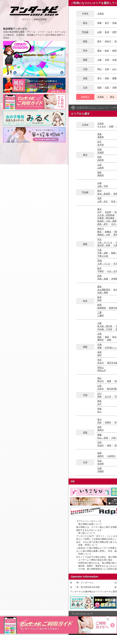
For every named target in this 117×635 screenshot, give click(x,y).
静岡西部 (101, 308)
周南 (99, 396)
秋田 (99, 157)
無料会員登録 (40, 19)
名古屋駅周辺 (103, 289)
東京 (99, 41)
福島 (99, 172)
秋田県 (100, 160)
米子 (99, 404)
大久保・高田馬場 (105, 215)
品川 (99, 212)
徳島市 (100, 430)
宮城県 (100, 152)
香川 (99, 78)
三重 (99, 312)
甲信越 (85, 32)
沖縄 (114, 87)
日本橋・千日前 (104, 329)
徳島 (107, 78)
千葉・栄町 (102, 253)
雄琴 (99, 355)
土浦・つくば (103, 263)
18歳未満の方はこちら (90, 107)
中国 (85, 69)
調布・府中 (102, 224)
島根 (99, 408)
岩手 (107, 23)
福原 (107, 337)
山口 (114, 69)
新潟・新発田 (103, 194)
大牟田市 (111, 456)
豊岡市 (100, 340)
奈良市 (100, 363)
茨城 (99, 260)
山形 (99, 165)
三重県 (100, 315)
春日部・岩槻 (103, 245)
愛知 (99, 50)
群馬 (99, 276)
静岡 (114, 50)
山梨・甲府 (102, 186)
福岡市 (100, 456)
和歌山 (100, 367)
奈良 (99, 360)
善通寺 (108, 422)
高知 (99, 442)
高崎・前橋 (102, 279)
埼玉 (99, 239)
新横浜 (108, 231)
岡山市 (100, 381)
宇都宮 (100, 271)
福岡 (99, 87)
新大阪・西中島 (104, 326)
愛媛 (114, 78)
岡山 (99, 69)
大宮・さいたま (104, 242)
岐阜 (107, 50)
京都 (114, 60)
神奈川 (108, 41)
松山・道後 (102, 438)
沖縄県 (100, 471)
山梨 (99, 32)
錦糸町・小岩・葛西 (107, 221)
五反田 (108, 212)
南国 (109, 445)
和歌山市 (101, 370)
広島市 (100, 388)
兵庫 (107, 60)
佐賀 (107, 87)
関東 (85, 41)
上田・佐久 (102, 201)
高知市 (100, 445)
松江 (99, 411)
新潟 (107, 32)
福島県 (100, 175)
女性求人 (85, 97)
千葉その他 (102, 256)
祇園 (99, 347)
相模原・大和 (103, 234)
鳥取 (99, 401)
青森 (99, 23)
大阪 (99, 60)
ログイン (26, 19)
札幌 (111, 126)
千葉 (99, 250)
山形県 (100, 167)
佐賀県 (100, 463)
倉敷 (109, 381)
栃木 (99, 268)
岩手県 (100, 145)
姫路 (99, 337)
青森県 (100, 137)
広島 (107, 69)
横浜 (99, 231)
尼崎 (109, 340)
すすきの (101, 126)
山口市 (108, 396)
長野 (114, 32)
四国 (85, 78)
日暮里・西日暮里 (105, 218)
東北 (85, 23)
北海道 (100, 13)
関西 (85, 60)
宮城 (114, 23)
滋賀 (99, 352)
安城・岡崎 (102, 292)
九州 (85, 87)
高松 (99, 422)
